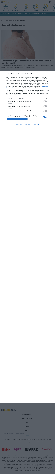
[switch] (45, 101)
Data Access (27, 124)
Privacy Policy (36, 124)
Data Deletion (19, 124)
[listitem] (27, 98)
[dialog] (27, 237)
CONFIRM (17, 119)
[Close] (52, 74)
